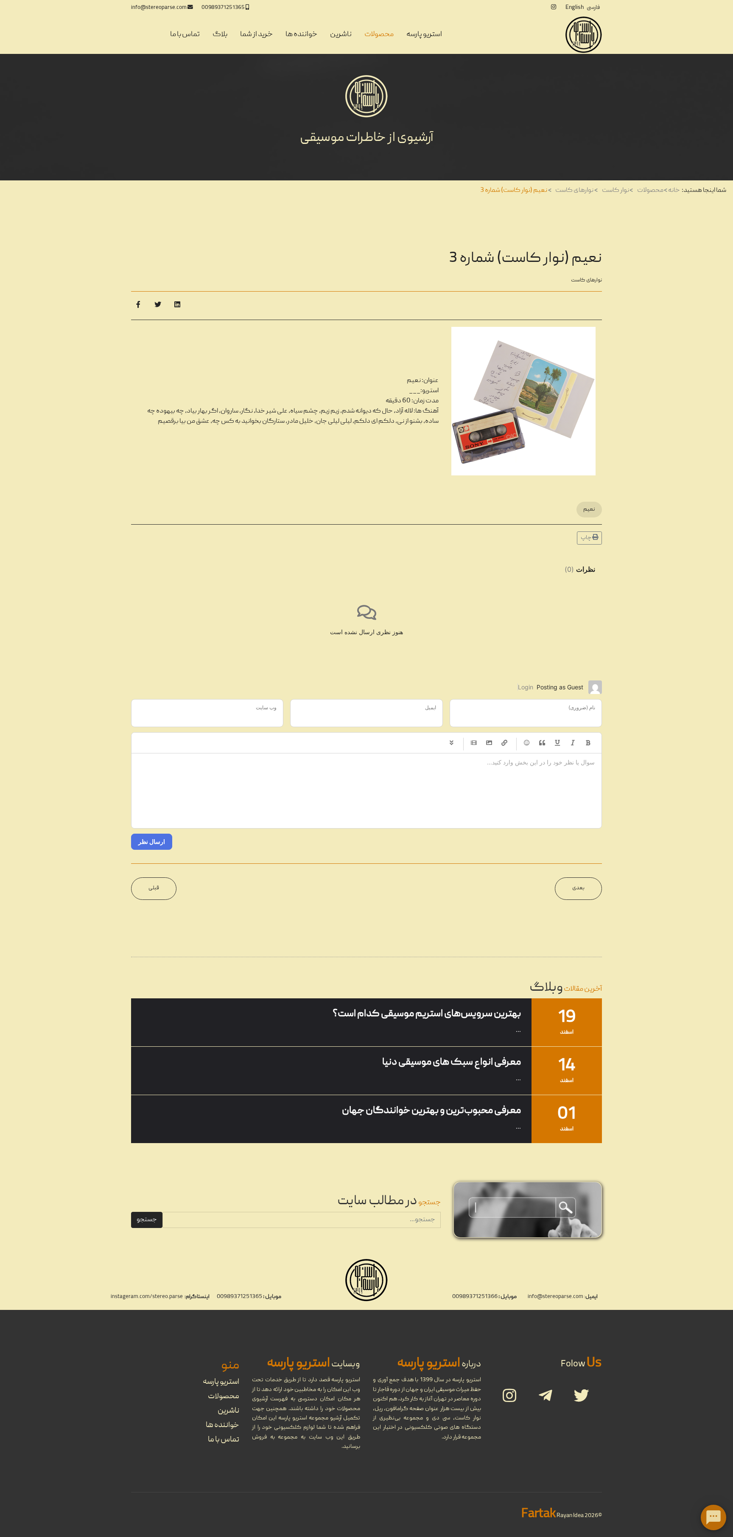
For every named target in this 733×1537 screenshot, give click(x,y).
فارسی (593, 7)
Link (504, 743)
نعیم (589, 509)
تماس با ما (185, 34)
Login (525, 687)
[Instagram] (553, 7)
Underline (557, 743)
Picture (489, 743)
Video (474, 743)
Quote (542, 743)
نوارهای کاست (586, 280)
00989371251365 (223, 7)
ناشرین (341, 34)
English (574, 7)
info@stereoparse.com (159, 7)
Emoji (527, 743)
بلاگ (220, 34)
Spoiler (451, 743)
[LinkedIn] (177, 305)
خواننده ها (301, 34)
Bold (588, 743)
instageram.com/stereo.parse (147, 1297)
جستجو (147, 1220)
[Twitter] (158, 305)
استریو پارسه (424, 34)
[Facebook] (138, 305)
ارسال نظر (151, 841)
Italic (573, 743)
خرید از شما (256, 34)
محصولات (379, 34)
